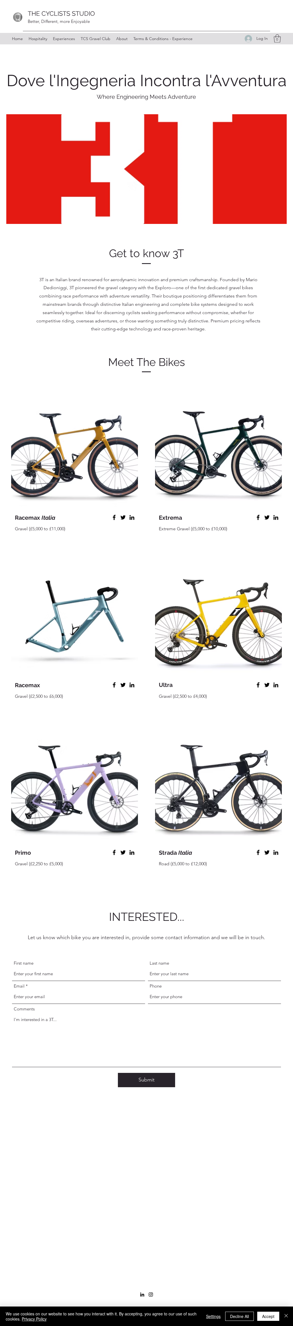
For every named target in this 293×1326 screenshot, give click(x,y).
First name (23, 963)
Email (19, 986)
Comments (24, 1009)
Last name (159, 963)
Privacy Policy (34, 1319)
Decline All (239, 1316)
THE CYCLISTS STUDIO (61, 13)
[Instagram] (151, 1294)
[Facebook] (114, 517)
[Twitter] (123, 517)
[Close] (286, 1316)
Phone (156, 986)
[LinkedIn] (131, 517)
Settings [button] (213, 1316)
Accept (268, 1316)
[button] (277, 38)
